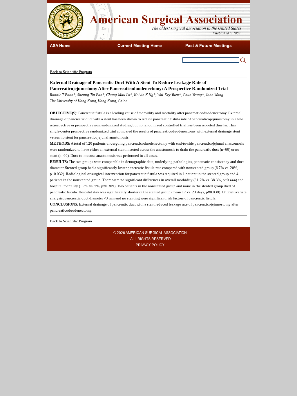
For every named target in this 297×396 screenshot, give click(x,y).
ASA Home (60, 45)
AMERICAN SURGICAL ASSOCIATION (156, 233)
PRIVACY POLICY (150, 245)
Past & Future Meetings (208, 45)
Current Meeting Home (139, 45)
